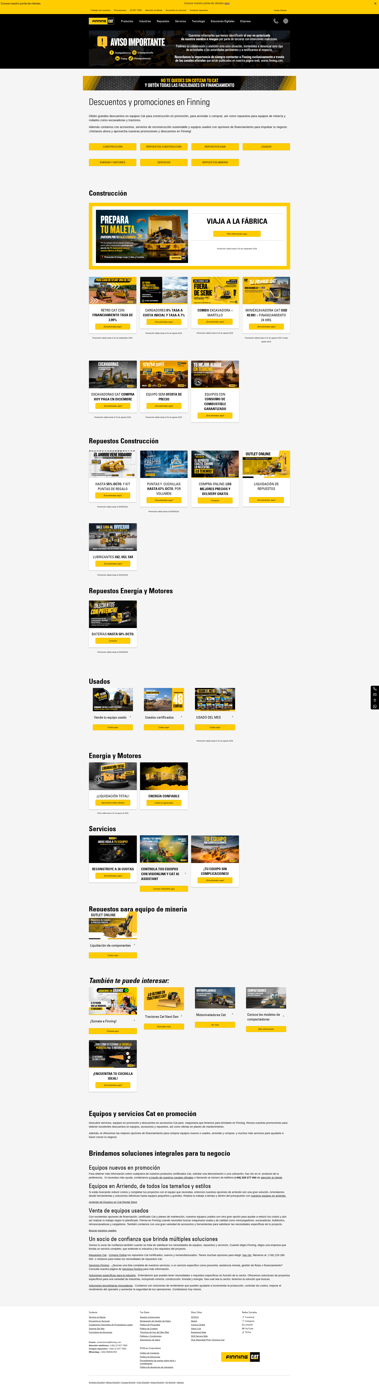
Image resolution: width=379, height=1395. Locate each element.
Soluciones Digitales (223, 21)
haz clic (247, 1255)
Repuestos (163, 21)
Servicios (180, 21)
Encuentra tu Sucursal (99, 1321)
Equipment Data (198, 1332)
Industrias (145, 21)
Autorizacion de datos (150, 1340)
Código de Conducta (149, 1353)
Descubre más (164, 1026)
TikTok (248, 1332)
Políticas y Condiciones (151, 1336)
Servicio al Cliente (97, 1317)
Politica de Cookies (149, 1328)
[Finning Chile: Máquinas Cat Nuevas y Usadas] (101, 21)
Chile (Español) (143, 1383)
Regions (285, 21)
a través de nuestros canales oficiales (171, 1177)
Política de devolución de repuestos (156, 1367)
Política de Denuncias (150, 1357)
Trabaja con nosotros (100, 10)
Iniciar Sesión (280, 10)
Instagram (249, 1321)
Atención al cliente (153, 10)
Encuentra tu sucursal (176, 10)
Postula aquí (113, 1031)
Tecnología (198, 21)
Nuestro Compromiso (150, 1317)
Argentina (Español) (97, 1383)
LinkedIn (249, 1325)
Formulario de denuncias (100, 1332)
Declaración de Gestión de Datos (155, 1321)
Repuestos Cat (97, 1255)
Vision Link (196, 1328)
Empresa (245, 21)
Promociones (120, 10)
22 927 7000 (136, 10)
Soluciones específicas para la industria (112, 1275)
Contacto (276, 21)
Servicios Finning (99, 1265)
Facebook (249, 1317)
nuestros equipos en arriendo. (268, 1195)
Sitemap (180, 1383)
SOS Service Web (199, 1336)
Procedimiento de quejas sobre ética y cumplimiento (158, 1362)
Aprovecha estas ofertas (113, 802)
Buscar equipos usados (103, 1230)
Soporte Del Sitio (97, 1328)
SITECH (195, 1317)
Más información (266, 1029)
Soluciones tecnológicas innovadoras (111, 1285)
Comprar (215, 500)
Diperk (194, 1321)
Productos (127, 21)
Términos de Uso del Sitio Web (154, 1332)
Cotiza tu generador (164, 803)
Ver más (215, 1025)
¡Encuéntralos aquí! (266, 500)
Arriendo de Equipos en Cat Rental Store (113, 1202)
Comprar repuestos (199, 10)
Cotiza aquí (112, 727)
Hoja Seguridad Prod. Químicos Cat (207, 1340)
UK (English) (171, 1383)
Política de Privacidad (150, 1325)
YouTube (249, 1328)
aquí (227, 3)
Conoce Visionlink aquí (164, 889)
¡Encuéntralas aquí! (112, 326)
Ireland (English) (157, 1383)
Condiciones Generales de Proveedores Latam (111, 1325)
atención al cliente (271, 1177)
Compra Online (118, 1255)
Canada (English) (128, 1383)
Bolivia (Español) (113, 1383)
